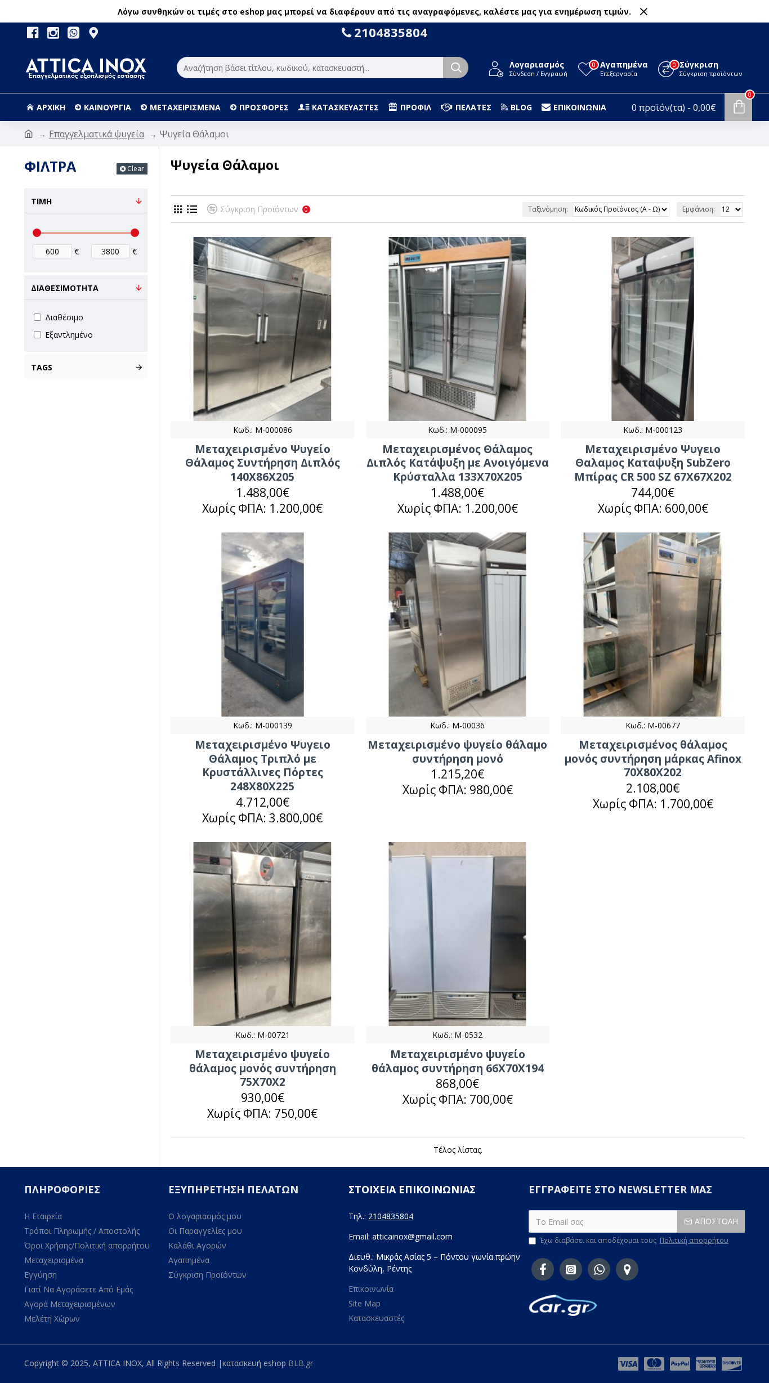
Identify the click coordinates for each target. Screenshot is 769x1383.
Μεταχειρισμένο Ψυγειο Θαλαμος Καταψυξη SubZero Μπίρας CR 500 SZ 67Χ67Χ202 (653, 463)
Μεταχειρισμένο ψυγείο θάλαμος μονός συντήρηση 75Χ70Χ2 (262, 1068)
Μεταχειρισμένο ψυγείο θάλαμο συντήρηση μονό (457, 752)
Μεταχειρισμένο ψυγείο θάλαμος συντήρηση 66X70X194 (458, 1061)
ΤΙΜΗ (41, 201)
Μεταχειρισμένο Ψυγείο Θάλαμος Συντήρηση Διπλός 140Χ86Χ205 (262, 463)
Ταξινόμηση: (548, 209)
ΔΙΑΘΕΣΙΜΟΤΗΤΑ (65, 288)
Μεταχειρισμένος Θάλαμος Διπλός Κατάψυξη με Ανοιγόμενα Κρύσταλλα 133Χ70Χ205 (457, 463)
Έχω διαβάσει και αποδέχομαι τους (634, 1240)
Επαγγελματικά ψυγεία (96, 134)
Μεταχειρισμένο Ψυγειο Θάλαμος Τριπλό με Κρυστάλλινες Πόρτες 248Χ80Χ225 (262, 766)
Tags (41, 367)
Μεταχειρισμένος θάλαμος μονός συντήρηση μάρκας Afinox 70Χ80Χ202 (653, 759)
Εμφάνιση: (698, 209)
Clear (135, 168)
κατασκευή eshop (254, 1363)
